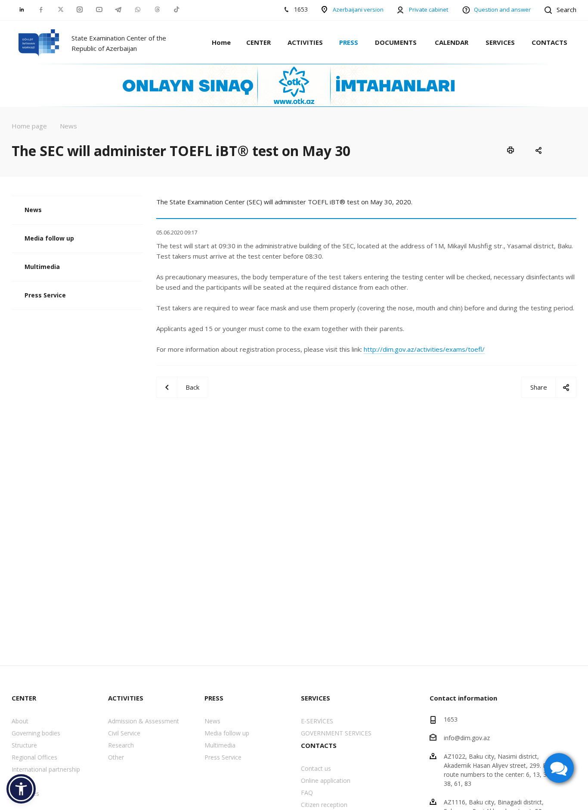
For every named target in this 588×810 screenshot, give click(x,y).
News (33, 210)
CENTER (258, 42)
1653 (451, 719)
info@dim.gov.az (467, 738)
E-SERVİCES (317, 721)
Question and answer (502, 9)
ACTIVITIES (305, 42)
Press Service (45, 295)
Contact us (316, 768)
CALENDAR (451, 42)
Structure (24, 745)
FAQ (307, 792)
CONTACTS (549, 42)
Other (116, 757)
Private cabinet (428, 9)
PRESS (348, 42)
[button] (21, 788)
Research (121, 745)
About (20, 721)
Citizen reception (324, 805)
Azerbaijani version (358, 9)
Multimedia (42, 267)
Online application (325, 780)
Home (221, 42)
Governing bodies (36, 733)
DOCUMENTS (396, 42)
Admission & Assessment (143, 721)
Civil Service (124, 733)
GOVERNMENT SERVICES (336, 733)
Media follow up (49, 238)
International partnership (46, 769)
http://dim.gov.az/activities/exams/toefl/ (424, 349)
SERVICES (500, 42)
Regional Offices (34, 757)
